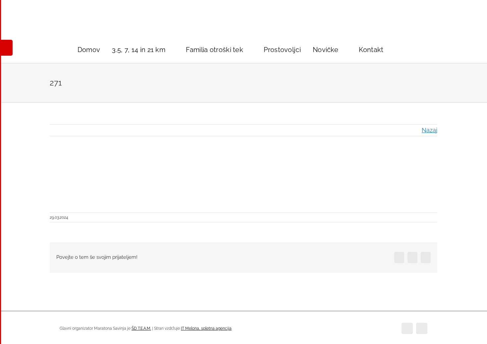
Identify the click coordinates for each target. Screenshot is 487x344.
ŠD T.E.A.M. (141, 328)
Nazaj (429, 130)
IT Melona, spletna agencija (206, 328)
